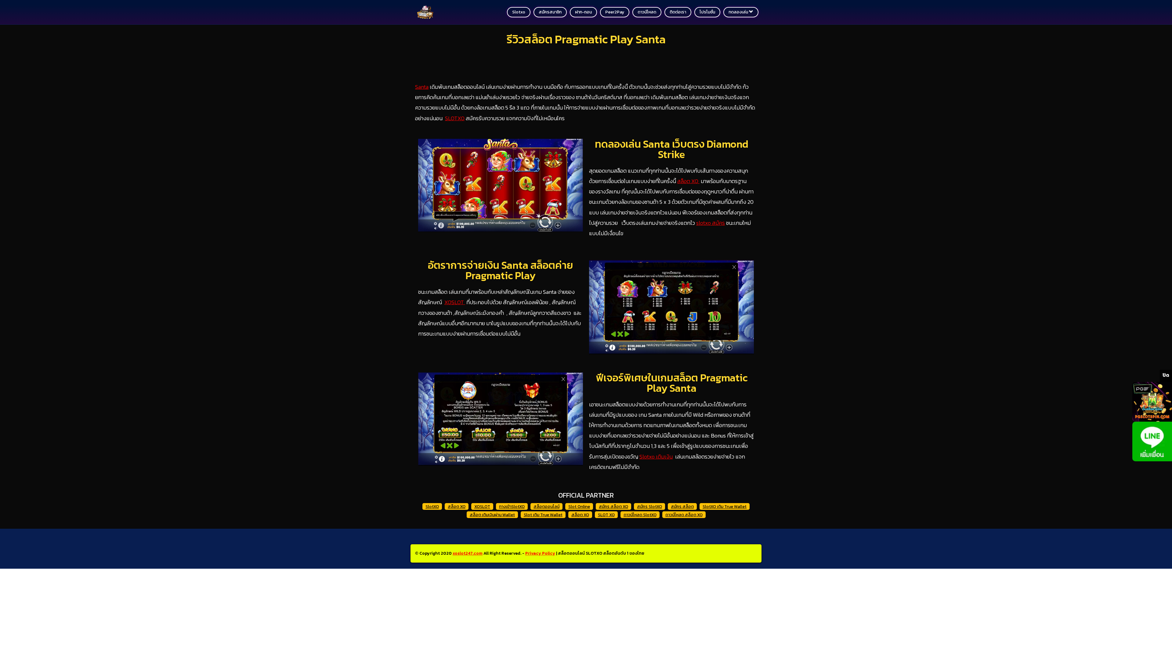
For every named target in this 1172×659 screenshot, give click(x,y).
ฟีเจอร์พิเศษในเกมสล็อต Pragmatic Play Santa (671, 383)
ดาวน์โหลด (647, 12)
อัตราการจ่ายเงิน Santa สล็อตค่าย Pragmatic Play (500, 270)
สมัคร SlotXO (649, 506)
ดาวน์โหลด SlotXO (640, 515)
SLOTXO (455, 118)
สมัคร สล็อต (682, 506)
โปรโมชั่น (707, 12)
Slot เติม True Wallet (543, 515)
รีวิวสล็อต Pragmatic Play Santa (586, 39)
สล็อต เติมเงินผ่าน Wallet (492, 515)
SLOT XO (606, 515)
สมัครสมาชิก (550, 12)
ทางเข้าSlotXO (512, 506)
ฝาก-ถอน (583, 12)
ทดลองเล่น (739, 12)
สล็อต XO (688, 181)
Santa (422, 87)
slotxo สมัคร (710, 223)
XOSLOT (454, 302)
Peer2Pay (614, 12)
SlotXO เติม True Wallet (725, 506)
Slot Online (579, 506)
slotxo (518, 12)
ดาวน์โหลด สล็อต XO (684, 515)
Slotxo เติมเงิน (656, 456)
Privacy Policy (540, 553)
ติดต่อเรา (678, 12)
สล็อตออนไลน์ (546, 506)
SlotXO (432, 506)
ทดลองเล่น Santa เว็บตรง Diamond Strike (671, 149)
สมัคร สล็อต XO (613, 506)
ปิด (1166, 375)
